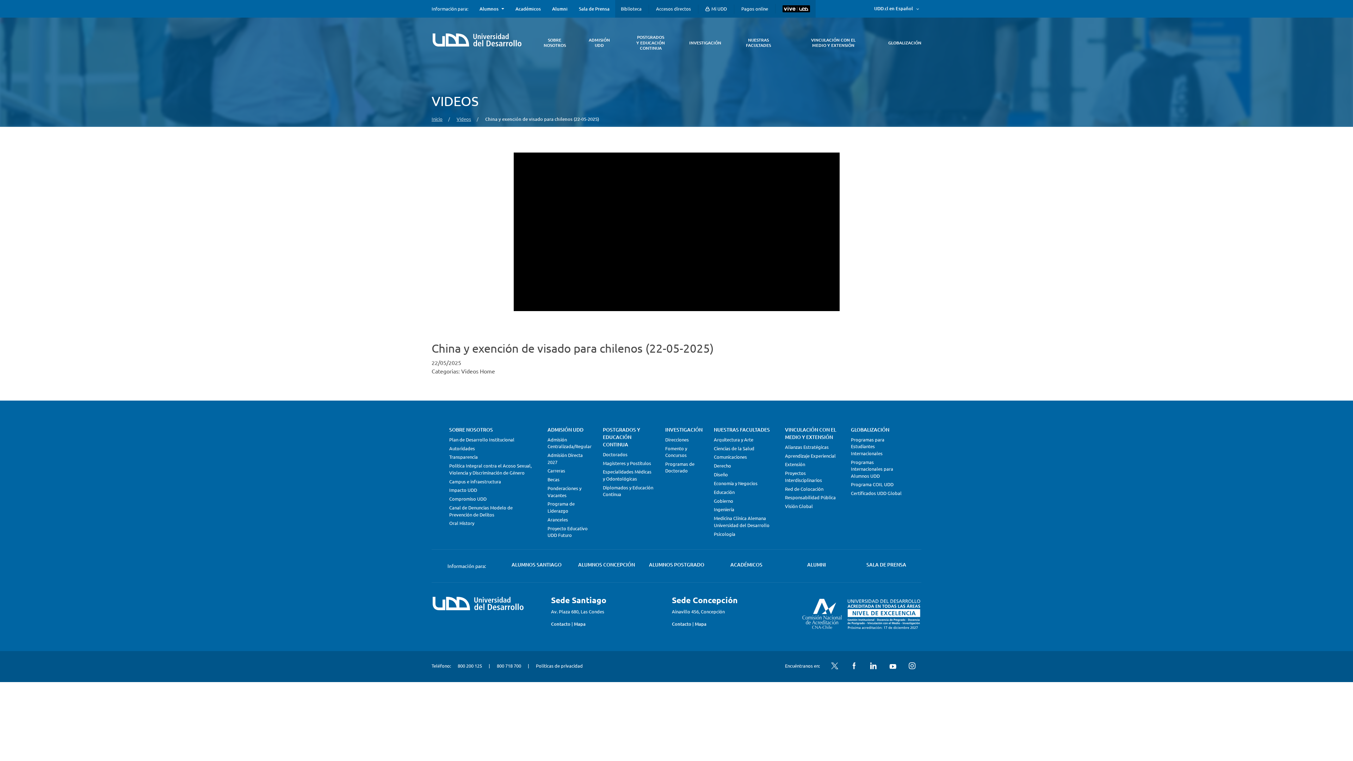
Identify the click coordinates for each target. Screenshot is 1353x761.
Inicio (437, 119)
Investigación (684, 429)
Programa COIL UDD (872, 484)
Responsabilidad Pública (810, 497)
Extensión (795, 464)
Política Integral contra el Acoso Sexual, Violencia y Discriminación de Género (490, 469)
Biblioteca (631, 9)
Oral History (461, 523)
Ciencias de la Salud (734, 448)
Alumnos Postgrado (676, 564)
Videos (464, 119)
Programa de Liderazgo (561, 507)
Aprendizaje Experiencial (810, 456)
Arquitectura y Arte (733, 440)
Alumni (560, 9)
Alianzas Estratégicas (807, 447)
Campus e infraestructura (475, 481)
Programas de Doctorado (679, 467)
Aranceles (558, 519)
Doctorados (615, 454)
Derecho (722, 466)
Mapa (580, 624)
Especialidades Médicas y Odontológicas (627, 475)
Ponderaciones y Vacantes (564, 491)
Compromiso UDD (468, 499)
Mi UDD (718, 9)
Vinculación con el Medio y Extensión (810, 433)
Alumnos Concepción (606, 564)
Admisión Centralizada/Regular (570, 443)
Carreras (556, 471)
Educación (724, 492)
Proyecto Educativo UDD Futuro (568, 531)
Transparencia (463, 457)
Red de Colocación (804, 489)
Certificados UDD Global (876, 493)
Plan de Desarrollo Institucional (481, 440)
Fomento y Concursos (676, 451)
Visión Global (799, 506)
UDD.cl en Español (893, 8)
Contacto (560, 624)
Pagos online (754, 9)
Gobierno (723, 501)
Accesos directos (673, 9)
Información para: (450, 9)
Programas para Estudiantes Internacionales (867, 446)
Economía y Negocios (736, 483)
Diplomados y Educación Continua (628, 490)
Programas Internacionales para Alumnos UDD (872, 469)
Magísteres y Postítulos (627, 463)
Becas (554, 479)
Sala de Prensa (594, 9)
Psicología (724, 534)
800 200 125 (470, 666)
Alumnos (489, 9)
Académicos (528, 9)
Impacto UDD (463, 490)
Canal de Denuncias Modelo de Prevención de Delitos (481, 511)
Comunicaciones (730, 457)
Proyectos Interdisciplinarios (803, 476)
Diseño (721, 474)
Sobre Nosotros (471, 429)
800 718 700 (509, 666)
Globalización (870, 429)
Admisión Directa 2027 (565, 458)
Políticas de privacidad (559, 666)
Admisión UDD (565, 429)
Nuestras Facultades (742, 429)
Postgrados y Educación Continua (621, 437)
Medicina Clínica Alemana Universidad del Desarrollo (742, 521)
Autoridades (462, 448)
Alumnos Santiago (537, 564)
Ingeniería (724, 509)
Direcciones (677, 440)
